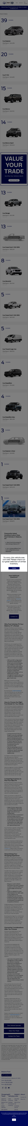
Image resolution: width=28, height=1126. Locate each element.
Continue (14, 568)
